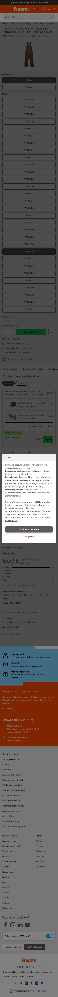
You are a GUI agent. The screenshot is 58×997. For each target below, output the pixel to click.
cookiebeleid (11, 520)
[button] (29, 529)
